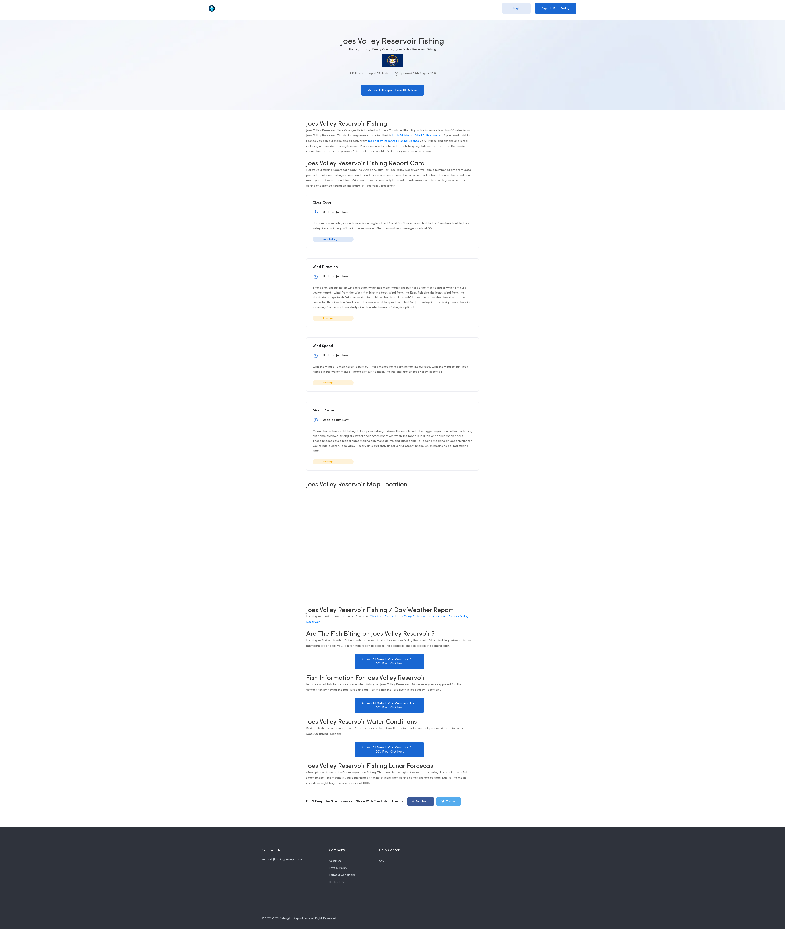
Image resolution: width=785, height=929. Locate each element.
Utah (364, 49)
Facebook (422, 801)
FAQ (381, 860)
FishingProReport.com (294, 918)
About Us (335, 860)
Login (516, 8)
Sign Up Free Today (555, 8)
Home (353, 49)
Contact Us (336, 882)
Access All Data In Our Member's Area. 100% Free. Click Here (389, 661)
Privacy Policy (338, 868)
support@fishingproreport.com (283, 859)
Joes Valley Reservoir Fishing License (393, 141)
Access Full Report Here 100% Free (392, 90)
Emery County (382, 49)
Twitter (450, 801)
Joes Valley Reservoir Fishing (416, 49)
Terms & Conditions (342, 875)
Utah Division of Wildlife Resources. (417, 135)
